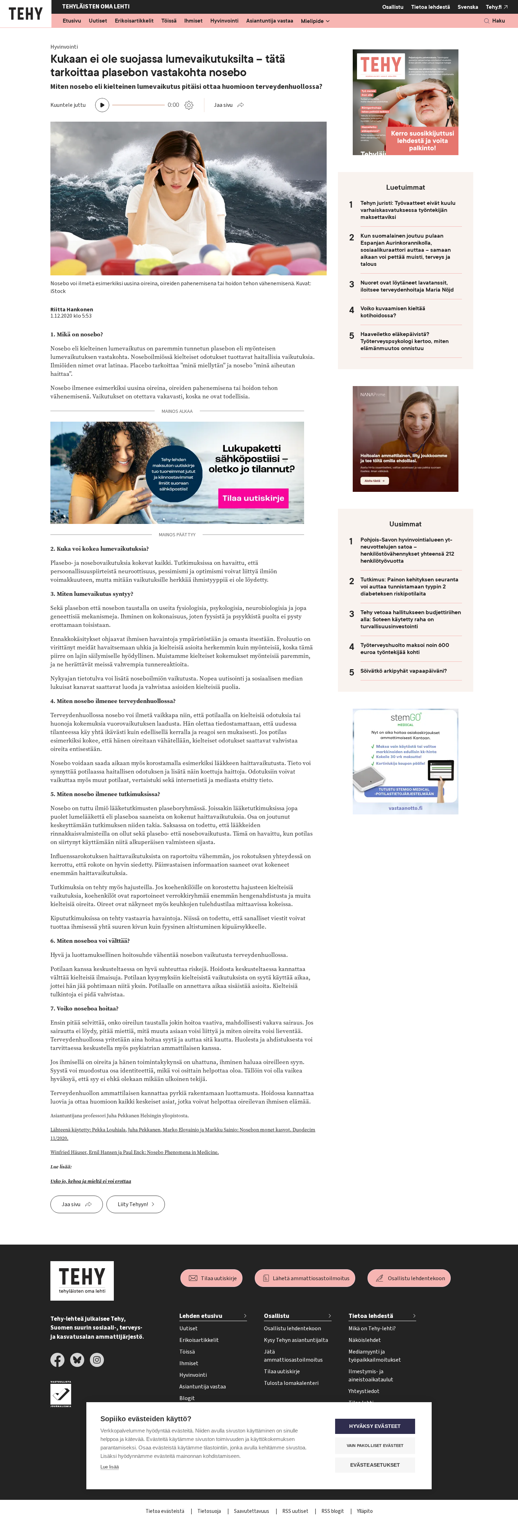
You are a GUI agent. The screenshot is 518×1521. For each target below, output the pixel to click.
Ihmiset (193, 21)
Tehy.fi (494, 7)
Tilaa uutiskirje (219, 1278)
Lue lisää (109, 1467)
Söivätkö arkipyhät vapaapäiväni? (403, 670)
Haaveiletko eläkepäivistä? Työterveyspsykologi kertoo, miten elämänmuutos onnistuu (404, 341)
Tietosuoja (209, 1511)
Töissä (169, 21)
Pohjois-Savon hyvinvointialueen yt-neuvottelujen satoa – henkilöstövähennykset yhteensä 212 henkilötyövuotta (407, 550)
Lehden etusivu (200, 1316)
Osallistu (392, 7)
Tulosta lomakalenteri (291, 1383)
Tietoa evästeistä (165, 1511)
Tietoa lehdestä (430, 7)
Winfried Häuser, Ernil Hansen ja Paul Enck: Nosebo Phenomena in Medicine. (134, 1152)
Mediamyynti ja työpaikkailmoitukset (375, 1356)
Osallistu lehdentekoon (416, 1278)
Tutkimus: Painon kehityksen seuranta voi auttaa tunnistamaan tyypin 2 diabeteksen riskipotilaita (409, 586)
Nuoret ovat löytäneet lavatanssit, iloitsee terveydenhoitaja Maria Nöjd (407, 286)
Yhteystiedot (364, 1391)
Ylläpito (365, 1511)
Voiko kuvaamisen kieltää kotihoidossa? (392, 312)
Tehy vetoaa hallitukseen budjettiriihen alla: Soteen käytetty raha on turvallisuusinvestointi (410, 619)
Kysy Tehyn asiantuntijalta (296, 1340)
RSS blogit (333, 1511)
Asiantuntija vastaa (269, 21)
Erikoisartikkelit (134, 21)
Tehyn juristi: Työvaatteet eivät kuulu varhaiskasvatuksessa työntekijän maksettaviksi (408, 210)
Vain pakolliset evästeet (375, 1445)
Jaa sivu (223, 105)
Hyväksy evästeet (375, 1426)
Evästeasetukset (375, 1465)
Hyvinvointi (224, 21)
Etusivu (72, 21)
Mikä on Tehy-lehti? (372, 1328)
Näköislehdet (365, 1340)
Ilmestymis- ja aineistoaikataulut (371, 1375)
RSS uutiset (295, 1511)
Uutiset (98, 21)
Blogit (187, 1398)
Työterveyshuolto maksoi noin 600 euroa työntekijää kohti (404, 649)
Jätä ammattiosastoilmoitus (293, 1356)
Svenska (468, 7)
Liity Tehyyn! (133, 1204)
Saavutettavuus (252, 1511)
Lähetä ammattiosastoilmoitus (311, 1278)
